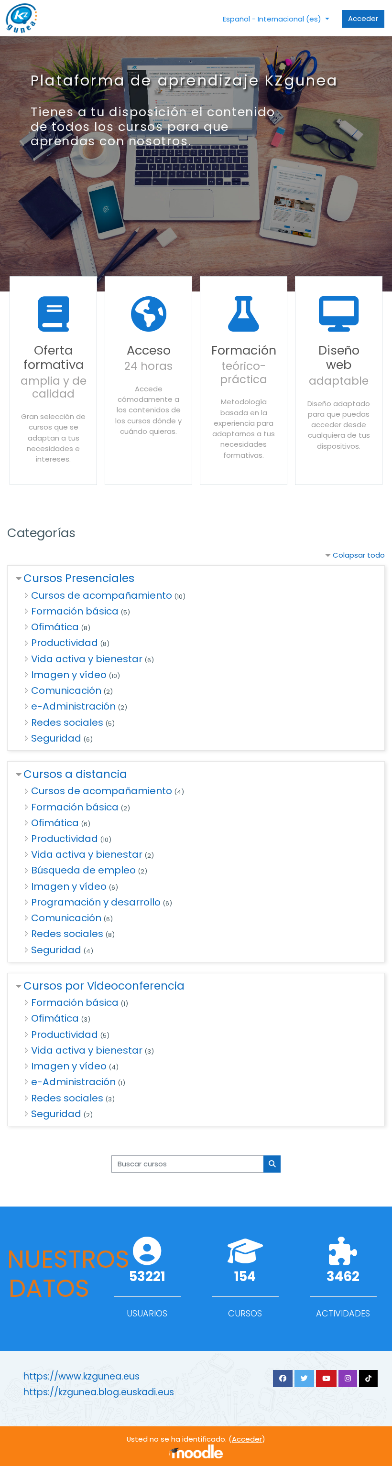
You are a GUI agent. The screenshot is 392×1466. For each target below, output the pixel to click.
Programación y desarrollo (96, 902)
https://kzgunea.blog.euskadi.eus (98, 1392)
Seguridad (56, 738)
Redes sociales (67, 722)
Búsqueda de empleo (83, 870)
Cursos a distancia (75, 774)
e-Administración (73, 706)
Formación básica (75, 611)
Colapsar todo (359, 555)
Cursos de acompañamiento (101, 595)
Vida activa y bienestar (86, 659)
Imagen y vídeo (69, 674)
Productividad (64, 642)
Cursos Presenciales (78, 578)
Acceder (363, 18)
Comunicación (66, 690)
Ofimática (55, 627)
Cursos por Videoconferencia (104, 985)
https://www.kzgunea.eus (81, 1376)
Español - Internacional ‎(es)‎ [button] (273, 19)
